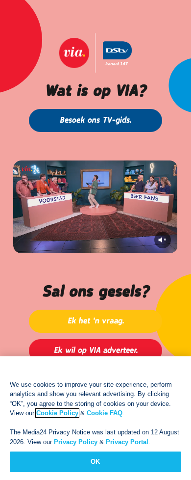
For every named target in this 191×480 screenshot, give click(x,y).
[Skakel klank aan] (162, 240)
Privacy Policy (75, 442)
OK (95, 461)
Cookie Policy (57, 413)
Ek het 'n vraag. (96, 321)
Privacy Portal (127, 442)
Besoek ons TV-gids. (95, 120)
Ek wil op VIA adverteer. (96, 351)
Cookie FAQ (104, 413)
